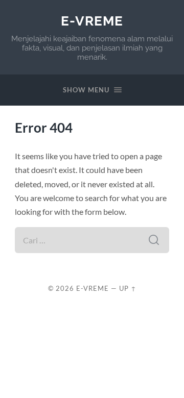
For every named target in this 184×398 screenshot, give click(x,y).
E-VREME (92, 21)
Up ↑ (127, 288)
